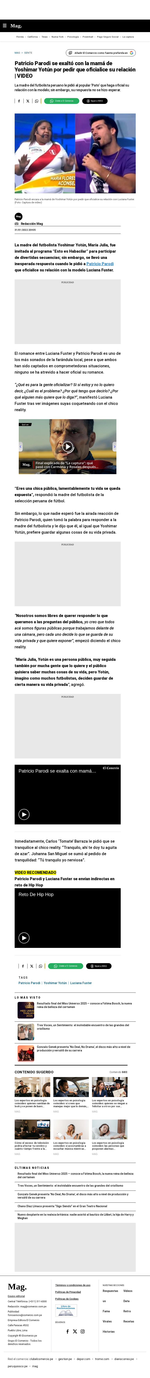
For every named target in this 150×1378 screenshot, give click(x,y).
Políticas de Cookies (67, 1299)
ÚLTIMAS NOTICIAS (32, 1167)
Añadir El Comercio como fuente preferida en (101, 52)
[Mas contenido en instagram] (82, 1331)
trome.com (102, 1358)
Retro (127, 1311)
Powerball (88, 37)
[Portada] (17, 1293)
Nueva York (57, 37)
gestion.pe (65, 1358)
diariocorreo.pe (124, 1358)
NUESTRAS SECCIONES (113, 1285)
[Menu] (6, 26)
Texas (45, 37)
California (33, 37)
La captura (128, 37)
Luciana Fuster (81, 983)
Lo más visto (28, 997)
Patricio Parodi (29, 983)
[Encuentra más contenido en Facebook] (19, 101)
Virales (107, 1321)
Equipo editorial (16, 1296)
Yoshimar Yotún (55, 983)
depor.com (83, 1358)
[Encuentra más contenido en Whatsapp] (36, 101)
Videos (127, 1290)
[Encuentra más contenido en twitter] (27, 101)
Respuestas (110, 1290)
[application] (68, 794)
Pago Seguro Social (108, 37)
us (104, 1300)
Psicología (73, 37)
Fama (106, 1311)
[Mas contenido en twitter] (75, 1331)
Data (126, 1300)
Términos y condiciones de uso (72, 1285)
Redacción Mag (32, 224)
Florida (20, 37)
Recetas (128, 1321)
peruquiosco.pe (18, 1366)
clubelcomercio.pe (41, 1358)
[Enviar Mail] (17, 223)
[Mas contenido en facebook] (67, 1331)
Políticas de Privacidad (68, 1292)
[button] (24, 814)
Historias (109, 1331)
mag (35, 1366)
